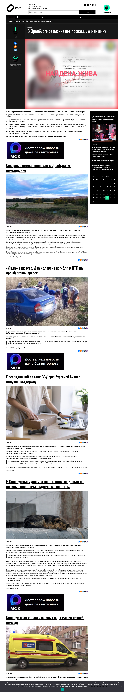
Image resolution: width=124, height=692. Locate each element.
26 (100, 197)
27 (103, 197)
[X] (85, 139)
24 (93, 197)
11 (97, 190)
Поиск (87, 12)
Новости (18, 21)
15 (110, 190)
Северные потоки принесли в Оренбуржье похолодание (38, 167)
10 (93, 190)
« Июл (93, 177)
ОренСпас (39, 131)
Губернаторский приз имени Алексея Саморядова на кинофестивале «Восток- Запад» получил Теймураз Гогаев (103, 118)
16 (114, 190)
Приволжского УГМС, (33, 230)
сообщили (13, 343)
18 (97, 194)
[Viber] (87, 139)
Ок (62, 689)
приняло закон (50, 561)
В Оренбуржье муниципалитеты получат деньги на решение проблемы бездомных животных (45, 484)
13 (103, 190)
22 (110, 194)
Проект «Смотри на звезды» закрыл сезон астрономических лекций (103, 161)
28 (107, 197)
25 (97, 197)
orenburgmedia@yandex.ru (40, 8)
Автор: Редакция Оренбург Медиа (15, 64)
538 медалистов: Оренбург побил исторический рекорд (102, 155)
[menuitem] (10, 17)
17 (93, 194)
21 (107, 194)
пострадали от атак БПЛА (62, 467)
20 (103, 194)
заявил (30, 463)
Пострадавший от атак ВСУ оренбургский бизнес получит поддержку (43, 379)
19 (100, 194)
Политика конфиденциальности (97, 686)
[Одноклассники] (15, 46)
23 (114, 194)
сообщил (74, 555)
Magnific (12, 470)
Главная (11, 21)
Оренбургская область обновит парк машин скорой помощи (45, 619)
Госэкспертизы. (25, 585)
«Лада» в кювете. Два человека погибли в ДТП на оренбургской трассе (45, 270)
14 (107, 190)
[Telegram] (15, 50)
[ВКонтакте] (15, 43)
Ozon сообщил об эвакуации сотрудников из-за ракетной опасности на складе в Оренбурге (102, 167)
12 (100, 190)
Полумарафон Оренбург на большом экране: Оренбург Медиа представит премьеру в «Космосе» (103, 149)
